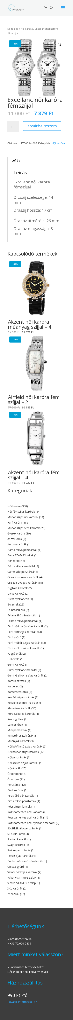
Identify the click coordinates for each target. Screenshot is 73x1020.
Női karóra (27, 28)
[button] (59, 44)
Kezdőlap (12, 28)
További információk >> (22, 1002)
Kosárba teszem (42, 126)
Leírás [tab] (15, 160)
